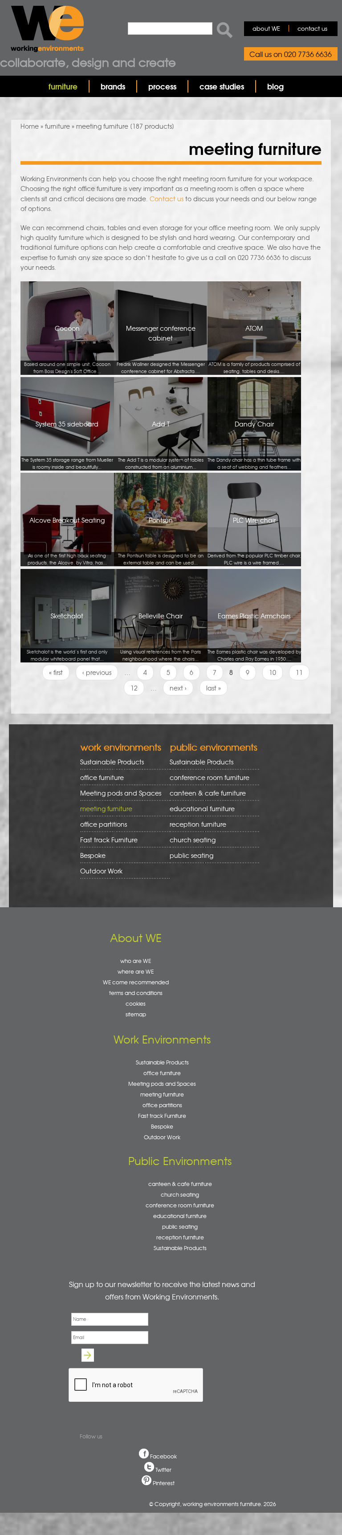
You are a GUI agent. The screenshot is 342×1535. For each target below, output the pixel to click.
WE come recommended (136, 982)
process (162, 86)
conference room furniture (206, 777)
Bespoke (93, 855)
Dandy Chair (254, 444)
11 (299, 672)
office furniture (99, 777)
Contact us (166, 198)
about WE (266, 28)
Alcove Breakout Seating (67, 541)
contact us (312, 28)
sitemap (136, 1014)
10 (272, 672)
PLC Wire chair (254, 541)
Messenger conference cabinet (161, 349)
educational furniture (199, 808)
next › (178, 687)
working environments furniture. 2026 (229, 1504)
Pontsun (161, 541)
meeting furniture (103, 808)
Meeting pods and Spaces (117, 793)
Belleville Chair (160, 636)
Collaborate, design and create (88, 61)
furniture (63, 86)
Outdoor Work (101, 870)
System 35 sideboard (67, 444)
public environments (213, 746)
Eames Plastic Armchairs (254, 636)
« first (56, 672)
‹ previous (96, 672)
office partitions (100, 824)
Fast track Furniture (109, 839)
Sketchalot (67, 636)
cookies (136, 1003)
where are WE (136, 971)
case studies (222, 86)
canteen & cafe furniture (204, 793)
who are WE (135, 961)
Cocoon (67, 349)
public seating (188, 855)
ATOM (254, 349)
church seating (193, 839)
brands (113, 86)
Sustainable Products (112, 761)
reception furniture (194, 824)
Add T (161, 444)
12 (134, 687)
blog (275, 86)
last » (213, 687)
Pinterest (164, 1483)
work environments (121, 746)
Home (29, 126)
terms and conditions (136, 993)
